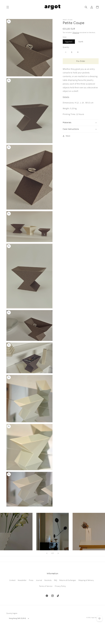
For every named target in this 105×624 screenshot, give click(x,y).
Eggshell (68, 41)
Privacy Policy (60, 586)
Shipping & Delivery (86, 580)
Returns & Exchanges (67, 580)
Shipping (75, 32)
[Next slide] (58, 553)
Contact (12, 580)
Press (31, 580)
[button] (7, 7)
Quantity (66, 47)
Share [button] (68, 136)
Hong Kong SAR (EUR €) (17, 618)
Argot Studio (95, 617)
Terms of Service (45, 586)
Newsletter (22, 580)
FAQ (55, 580)
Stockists (47, 580)
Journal (39, 580)
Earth (81, 41)
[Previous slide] (47, 553)
